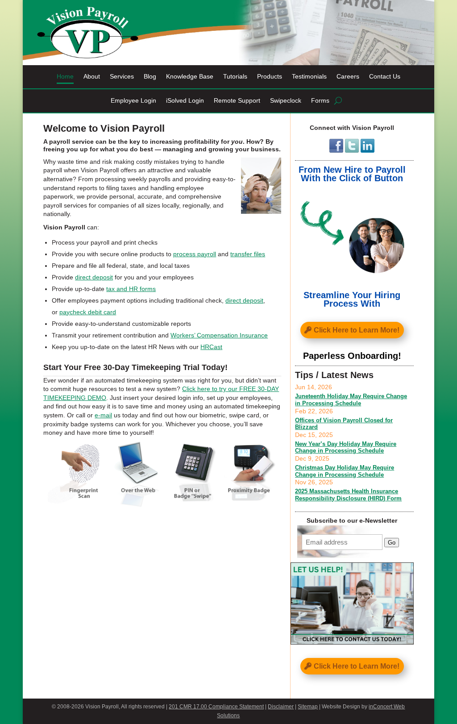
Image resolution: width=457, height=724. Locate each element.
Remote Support (237, 100)
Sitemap (308, 706)
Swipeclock (285, 100)
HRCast (211, 346)
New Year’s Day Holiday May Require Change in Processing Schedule (345, 447)
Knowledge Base (189, 76)
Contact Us (384, 76)
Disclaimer (281, 706)
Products (269, 76)
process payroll (194, 254)
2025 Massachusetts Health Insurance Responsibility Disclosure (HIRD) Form (348, 495)
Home (65, 76)
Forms (320, 100)
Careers (348, 76)
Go (391, 542)
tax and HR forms (131, 288)
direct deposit (94, 277)
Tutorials (235, 76)
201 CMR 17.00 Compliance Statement (216, 706)
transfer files (247, 254)
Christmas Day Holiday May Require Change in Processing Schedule (344, 471)
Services (122, 76)
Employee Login (133, 100)
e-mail (103, 415)
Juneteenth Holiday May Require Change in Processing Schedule (351, 400)
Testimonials (309, 76)
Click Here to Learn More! (356, 330)
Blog (150, 76)
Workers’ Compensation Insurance (219, 335)
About (91, 76)
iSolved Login (185, 100)
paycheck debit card (87, 312)
